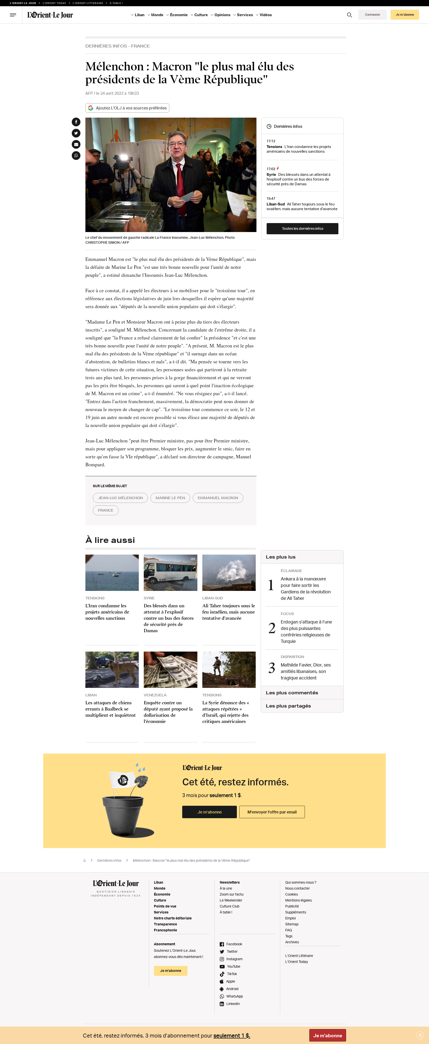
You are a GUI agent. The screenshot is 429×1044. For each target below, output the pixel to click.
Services (161, 912)
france (105, 510)
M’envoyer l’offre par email (272, 811)
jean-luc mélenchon (120, 498)
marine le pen (170, 498)
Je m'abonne (327, 1036)
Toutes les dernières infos (302, 228)
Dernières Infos (106, 45)
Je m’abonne (210, 811)
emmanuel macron (218, 498)
